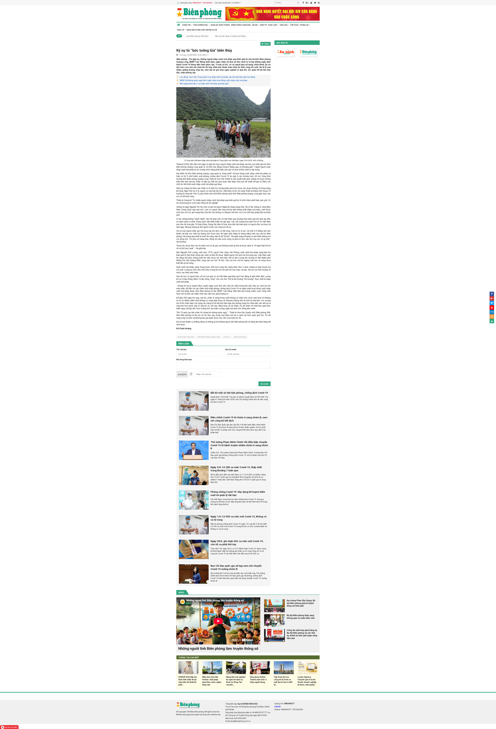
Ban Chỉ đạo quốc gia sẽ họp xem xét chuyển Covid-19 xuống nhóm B (236, 567)
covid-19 (227, 337)
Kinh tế (263, 25)
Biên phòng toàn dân (241, 25)
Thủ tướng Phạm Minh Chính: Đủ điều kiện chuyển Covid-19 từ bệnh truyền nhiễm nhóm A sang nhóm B (239, 445)
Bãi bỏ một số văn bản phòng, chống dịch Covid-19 (239, 392)
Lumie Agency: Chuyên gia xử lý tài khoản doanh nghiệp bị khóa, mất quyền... (307, 681)
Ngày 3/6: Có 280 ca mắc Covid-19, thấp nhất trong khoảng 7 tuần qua (236, 469)
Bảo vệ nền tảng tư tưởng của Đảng (230, 36)
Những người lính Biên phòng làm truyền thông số (218, 648)
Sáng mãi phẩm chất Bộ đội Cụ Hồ (202, 30)
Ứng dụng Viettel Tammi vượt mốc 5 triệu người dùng (258, 679)
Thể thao (294, 25)
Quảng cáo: (284, 704)
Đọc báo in (282, 43)
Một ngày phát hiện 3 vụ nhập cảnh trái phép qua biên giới (204, 83)
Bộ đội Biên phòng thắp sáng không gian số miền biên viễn (301, 616)
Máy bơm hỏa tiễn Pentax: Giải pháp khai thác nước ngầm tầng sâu (211, 681)
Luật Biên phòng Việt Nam (197, 36)
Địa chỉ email (230, 349)
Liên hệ (277, 707)
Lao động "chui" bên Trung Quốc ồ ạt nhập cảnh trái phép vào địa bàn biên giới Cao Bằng (217, 77)
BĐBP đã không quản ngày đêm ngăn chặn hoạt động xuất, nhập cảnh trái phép (213, 80)
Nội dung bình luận (184, 360)
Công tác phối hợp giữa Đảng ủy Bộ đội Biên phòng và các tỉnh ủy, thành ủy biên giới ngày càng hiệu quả (302, 634)
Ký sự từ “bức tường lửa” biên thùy (204, 50)
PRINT (266, 44)
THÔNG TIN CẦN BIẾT (188, 657)
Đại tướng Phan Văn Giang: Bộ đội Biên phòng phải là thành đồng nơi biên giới (301, 603)
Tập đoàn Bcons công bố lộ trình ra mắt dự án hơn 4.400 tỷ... (283, 681)
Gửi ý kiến (264, 384)
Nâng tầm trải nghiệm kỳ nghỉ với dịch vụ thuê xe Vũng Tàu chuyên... (235, 681)
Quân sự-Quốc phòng (220, 25)
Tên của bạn (181, 349)
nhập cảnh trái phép (186, 337)
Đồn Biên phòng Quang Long (209, 337)
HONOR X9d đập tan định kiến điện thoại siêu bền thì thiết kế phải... (187, 681)
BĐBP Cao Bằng (240, 337)
